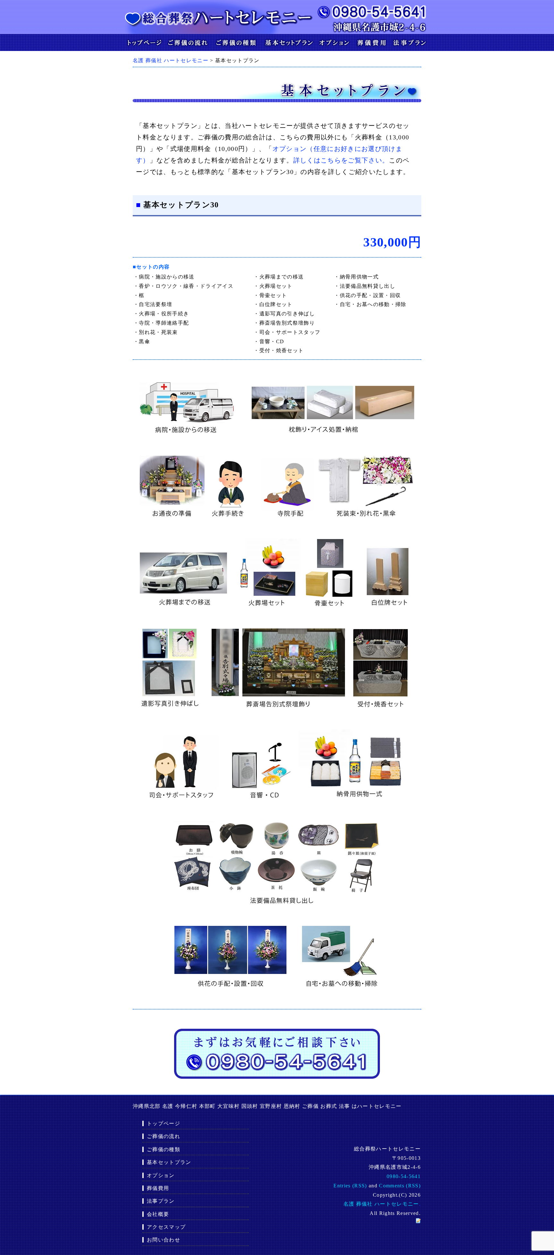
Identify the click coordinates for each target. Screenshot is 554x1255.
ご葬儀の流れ (163, 1136)
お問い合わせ (163, 1240)
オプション (161, 1175)
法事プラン (161, 1201)
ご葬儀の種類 (163, 1149)
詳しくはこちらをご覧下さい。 (341, 160)
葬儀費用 (158, 1188)
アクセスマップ (166, 1227)
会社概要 (158, 1214)
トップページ (163, 1123)
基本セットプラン (169, 1162)
